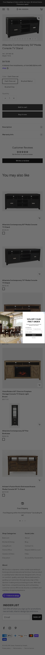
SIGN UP (34, 334)
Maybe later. (34, 337)
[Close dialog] (44, 312)
